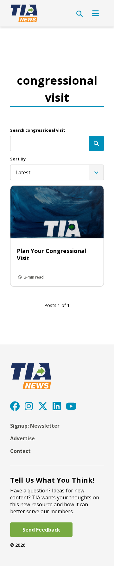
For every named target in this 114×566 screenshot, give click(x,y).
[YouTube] (71, 406)
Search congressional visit (37, 130)
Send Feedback (41, 529)
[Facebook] (15, 406)
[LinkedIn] (57, 406)
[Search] (96, 143)
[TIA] (24, 13)
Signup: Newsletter (35, 425)
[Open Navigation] (95, 13)
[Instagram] (29, 406)
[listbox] (57, 172)
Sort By (18, 159)
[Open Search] (79, 14)
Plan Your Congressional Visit (51, 254)
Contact (20, 451)
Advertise (22, 438)
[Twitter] (43, 406)
